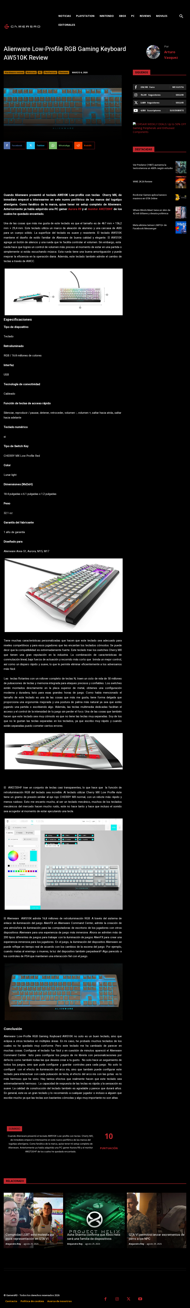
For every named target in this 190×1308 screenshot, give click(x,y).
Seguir (180, 94)
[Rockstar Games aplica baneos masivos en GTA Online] (181, 197)
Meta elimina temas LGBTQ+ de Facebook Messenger (150, 226)
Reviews (63, 72)
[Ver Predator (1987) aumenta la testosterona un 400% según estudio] (181, 167)
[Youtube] (140, 1299)
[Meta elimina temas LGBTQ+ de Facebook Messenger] (181, 227)
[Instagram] (117, 1299)
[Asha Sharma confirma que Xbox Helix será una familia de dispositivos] (95, 1220)
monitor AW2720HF (100, 209)
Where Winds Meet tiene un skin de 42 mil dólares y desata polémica (151, 211)
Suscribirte (177, 110)
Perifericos (50, 72)
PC (40, 72)
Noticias (31, 72)
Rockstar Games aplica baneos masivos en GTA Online (150, 196)
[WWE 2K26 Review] (181, 182)
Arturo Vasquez (171, 55)
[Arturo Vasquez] (155, 52)
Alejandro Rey (13, 1243)
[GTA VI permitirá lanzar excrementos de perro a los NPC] (156, 1220)
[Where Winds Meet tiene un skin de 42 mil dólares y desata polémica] (181, 212)
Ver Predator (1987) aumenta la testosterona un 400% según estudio (153, 166)
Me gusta (178, 87)
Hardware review (14, 72)
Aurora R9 (74, 209)
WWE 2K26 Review (142, 181)
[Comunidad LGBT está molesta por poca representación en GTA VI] (33, 1220)
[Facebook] (105, 1299)
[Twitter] (129, 1299)
